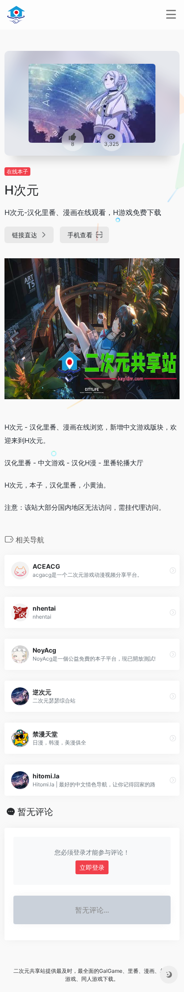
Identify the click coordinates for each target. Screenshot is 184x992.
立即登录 (92, 867)
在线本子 (17, 171)
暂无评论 (35, 811)
